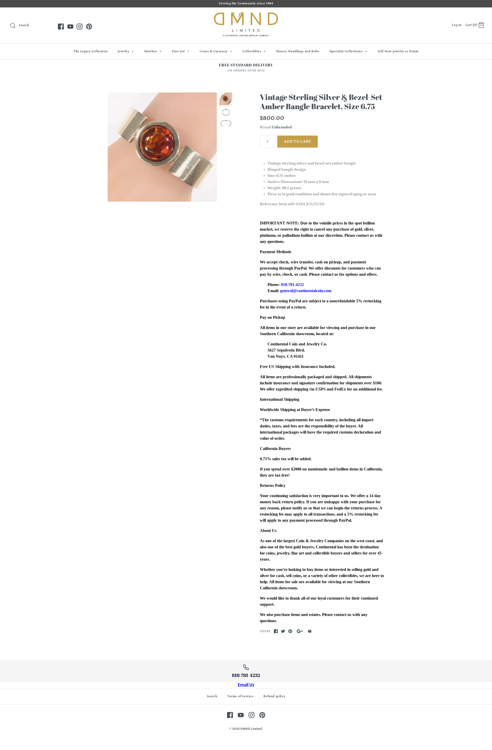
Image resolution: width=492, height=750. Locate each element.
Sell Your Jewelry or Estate (398, 51)
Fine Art (180, 51)
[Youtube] (70, 26)
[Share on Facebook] (276, 631)
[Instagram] (80, 26)
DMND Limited (251, 729)
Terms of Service (240, 696)
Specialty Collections (348, 51)
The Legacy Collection (90, 51)
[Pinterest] (89, 26)
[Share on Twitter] (283, 631)
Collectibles (254, 51)
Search (212, 696)
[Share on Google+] (299, 631)
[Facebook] (61, 26)
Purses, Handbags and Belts (298, 51)
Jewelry (126, 51)
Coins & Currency (216, 51)
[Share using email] (310, 631)
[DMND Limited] (246, 15)
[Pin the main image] (290, 631)
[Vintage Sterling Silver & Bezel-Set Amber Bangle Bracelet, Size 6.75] (162, 147)
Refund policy (274, 696)
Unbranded (282, 127)
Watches (153, 51)
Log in (457, 25)
